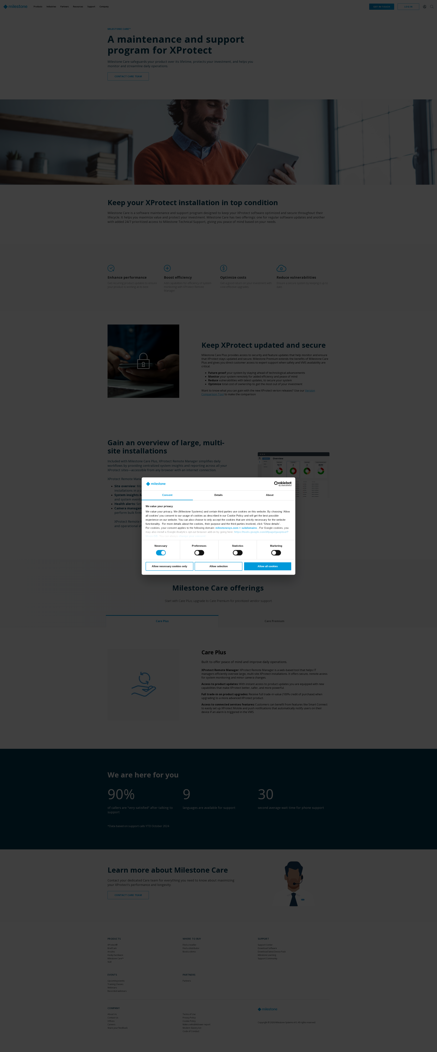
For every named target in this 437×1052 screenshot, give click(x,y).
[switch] (199, 552)
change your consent (192, 536)
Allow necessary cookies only (169, 566)
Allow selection (218, 566)
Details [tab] (218, 495)
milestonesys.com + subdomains (236, 528)
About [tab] (269, 495)
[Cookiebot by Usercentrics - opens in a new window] (277, 483)
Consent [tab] (167, 495)
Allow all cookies (268, 566)
